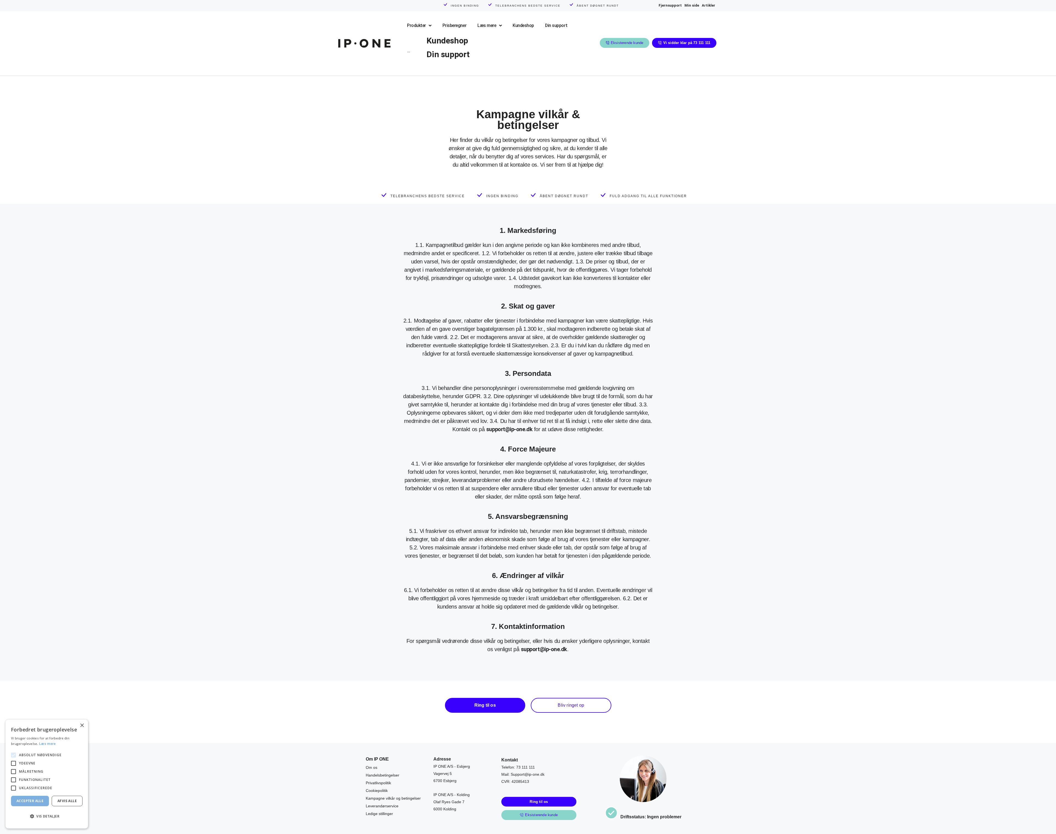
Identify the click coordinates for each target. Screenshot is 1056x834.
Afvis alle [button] (67, 801)
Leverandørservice (382, 806)
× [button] (82, 725)
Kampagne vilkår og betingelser (393, 798)
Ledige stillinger (379, 813)
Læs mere (47, 744)
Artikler (708, 5)
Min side (691, 5)
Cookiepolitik (377, 790)
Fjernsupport (670, 5)
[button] (46, 816)
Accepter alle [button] (29, 801)
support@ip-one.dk (509, 429)
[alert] (47, 774)
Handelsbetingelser (382, 775)
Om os (371, 767)
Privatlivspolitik (378, 783)
